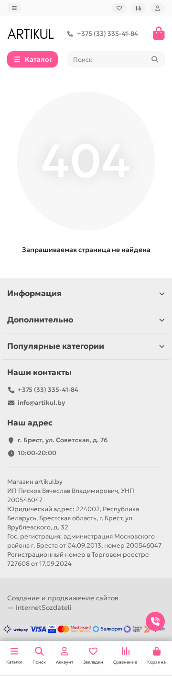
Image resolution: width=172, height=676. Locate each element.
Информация (34, 293)
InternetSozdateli (44, 607)
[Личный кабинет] (157, 8)
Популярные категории (55, 346)
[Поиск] (154, 59)
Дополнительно (40, 320)
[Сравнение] (138, 8)
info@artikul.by (41, 403)
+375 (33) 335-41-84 (107, 34)
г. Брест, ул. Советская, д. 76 (63, 440)
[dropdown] (14, 8)
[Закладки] (119, 8)
